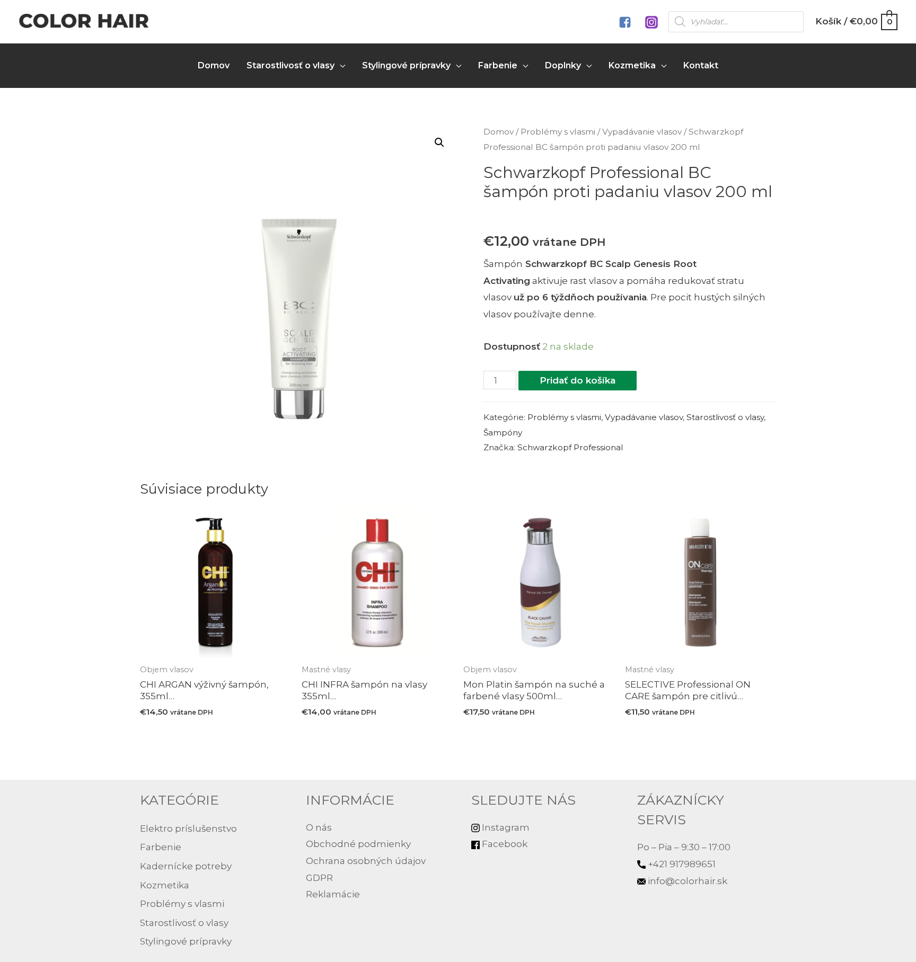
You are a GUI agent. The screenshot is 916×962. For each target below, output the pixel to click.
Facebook (503, 844)
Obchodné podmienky (358, 844)
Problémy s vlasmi (558, 132)
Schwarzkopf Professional (570, 447)
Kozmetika (632, 65)
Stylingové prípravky (406, 65)
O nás (319, 827)
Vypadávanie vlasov (642, 132)
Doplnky (563, 65)
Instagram (505, 827)
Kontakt (700, 65)
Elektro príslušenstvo (188, 828)
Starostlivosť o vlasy (290, 65)
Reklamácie (333, 894)
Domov (214, 65)
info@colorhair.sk (687, 881)
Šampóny (502, 432)
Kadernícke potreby (186, 866)
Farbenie (497, 65)
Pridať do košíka (577, 380)
